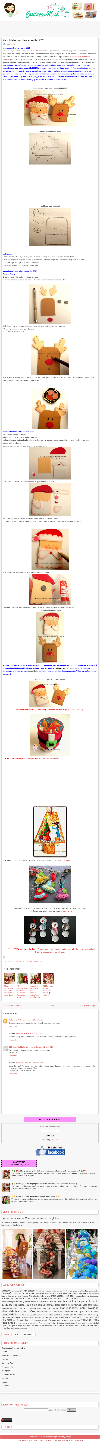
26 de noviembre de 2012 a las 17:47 (31, 1020)
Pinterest (77, 949)
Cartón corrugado (57, 1291)
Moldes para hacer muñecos (72, 1317)
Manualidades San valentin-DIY (13, 1348)
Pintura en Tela (7, 1367)
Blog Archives (28, 1334)
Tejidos (4, 1382)
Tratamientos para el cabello (53, 1326)
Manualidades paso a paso (19, 1314)
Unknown (13, 1020)
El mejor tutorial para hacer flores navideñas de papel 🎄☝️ (9, 990)
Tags (16, 1334)
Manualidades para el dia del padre (30, 1305)
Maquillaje (95, 1315)
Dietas (16, 1294)
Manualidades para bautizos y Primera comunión (20, 1302)
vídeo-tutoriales (8, 1328)
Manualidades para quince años (51, 1311)
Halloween (83, 1293)
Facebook (58, 949)
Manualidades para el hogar (60, 1305)
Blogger (68, 1437)
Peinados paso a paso (59, 1320)
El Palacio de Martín (17, 1047)
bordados (33, 1291)
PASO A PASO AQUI (51, 758)
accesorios (6, 1291)
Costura (83, 1290)
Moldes (56, 1317)
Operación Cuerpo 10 (25, 1320)
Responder (13, 1026)
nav (15, 1320)
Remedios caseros (22, 1323)
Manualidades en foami (36, 1298)
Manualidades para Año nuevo (89, 1298)
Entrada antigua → (91, 1006)
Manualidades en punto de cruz (63, 1298)
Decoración (7, 1293)
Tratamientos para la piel (74, 1326)
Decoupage (5, 1371)
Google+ (38, 961)
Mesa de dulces (46, 1317)
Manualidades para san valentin (82, 1311)
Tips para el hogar (15, 1326)
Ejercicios (49, 1293)
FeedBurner (55, 1140)
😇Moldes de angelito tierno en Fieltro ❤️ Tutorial (48, 990)
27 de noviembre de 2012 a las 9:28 (39, 1047)
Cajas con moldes (44, 1291)
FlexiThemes (28, 1440)
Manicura (25, 1296)
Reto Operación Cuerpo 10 (67, 1323)
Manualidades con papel (63, 1296)
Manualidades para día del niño (51, 1302)
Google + (68, 949)
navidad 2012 (32, 51)
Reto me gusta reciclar (48, 1323)
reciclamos (8, 1322)
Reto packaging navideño (86, 1323)
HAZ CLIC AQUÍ (64, 860)
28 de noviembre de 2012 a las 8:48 (29, 1063)
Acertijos (16, 1291)
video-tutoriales (91, 1325)
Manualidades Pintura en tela (77, 1315)
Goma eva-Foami (7, 1363)
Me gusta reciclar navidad (32, 1317)
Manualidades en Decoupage (87, 1296)
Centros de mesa (70, 1291)
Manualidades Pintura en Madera (50, 1315)
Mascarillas (6, 1317)
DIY (20, 1293)
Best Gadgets (78, 1440)
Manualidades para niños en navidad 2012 (23, 40)
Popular (6, 1334)
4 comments (10, 44)
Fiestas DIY (58, 1294)
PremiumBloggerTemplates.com (63, 1440)
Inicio (52, 1006)
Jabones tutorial (94, 1293)
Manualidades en (46, 949)
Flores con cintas (70, 1294)
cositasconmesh (48, 1437)
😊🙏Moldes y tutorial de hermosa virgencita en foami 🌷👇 (35, 1196)
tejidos (4, 1325)
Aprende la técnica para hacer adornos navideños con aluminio (35, 991)
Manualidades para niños (19, 1311)
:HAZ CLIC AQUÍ (78, 710)
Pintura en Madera (8, 1374)
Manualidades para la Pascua (45, 1308)
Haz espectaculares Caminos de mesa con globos (30, 1218)
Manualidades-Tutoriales (10, 1356)
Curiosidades (94, 1291)
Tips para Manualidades (32, 1326)
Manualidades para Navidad (79, 1307)
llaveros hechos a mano (11, 1296)
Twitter (29, 961)
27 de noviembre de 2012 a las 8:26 (29, 1033)
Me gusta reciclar (17, 1317)
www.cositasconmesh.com (53, 952)
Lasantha (48, 1440)
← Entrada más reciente (11, 1006)
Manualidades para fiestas (86, 1305)
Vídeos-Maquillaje (21, 1328)
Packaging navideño (42, 1320)
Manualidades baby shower (40, 1296)
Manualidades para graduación (15, 1308)
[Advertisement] (22, 29)
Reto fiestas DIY (33, 1323)
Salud (96, 1323)
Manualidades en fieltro (13, 1298)
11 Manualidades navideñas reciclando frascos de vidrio (22, 991)
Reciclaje (4, 1359)
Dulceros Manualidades (33, 1293)
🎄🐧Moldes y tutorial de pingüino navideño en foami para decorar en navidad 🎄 (44, 1184)
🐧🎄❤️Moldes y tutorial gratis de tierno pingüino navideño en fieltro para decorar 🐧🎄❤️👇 (49, 1171)
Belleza (24, 1291)
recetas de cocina (90, 1320)
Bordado (4, 1378)
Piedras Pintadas (75, 1320)
